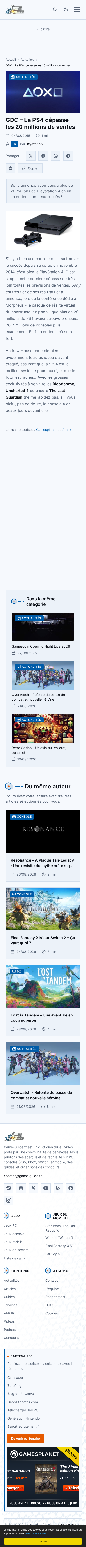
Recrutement (55, 1297)
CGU (49, 1305)
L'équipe (52, 1289)
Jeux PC (10, 1225)
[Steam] (8, 1188)
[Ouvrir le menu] (77, 9)
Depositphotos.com (22, 1402)
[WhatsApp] (55, 156)
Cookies (51, 1313)
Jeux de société (16, 1250)
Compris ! (43, 1541)
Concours (11, 1338)
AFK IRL (10, 1313)
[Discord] (21, 1188)
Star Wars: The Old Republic (60, 1228)
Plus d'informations (35, 1533)
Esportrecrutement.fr (23, 1426)
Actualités (27, 59)
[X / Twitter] (33, 1188)
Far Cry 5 (52, 1254)
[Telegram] (68, 156)
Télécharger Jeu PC (22, 1410)
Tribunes (10, 1305)
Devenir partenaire (25, 1438)
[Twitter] (31, 156)
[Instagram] (8, 1200)
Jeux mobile (13, 1242)
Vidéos (9, 1321)
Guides (9, 1297)
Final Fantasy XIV (59, 1246)
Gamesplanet (46, 430)
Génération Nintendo (23, 1418)
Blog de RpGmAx (20, 1394)
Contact (51, 1280)
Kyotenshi (35, 144)
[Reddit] (10, 168)
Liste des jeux (14, 1258)
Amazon (68, 430)
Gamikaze (15, 1377)
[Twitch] (58, 1188)
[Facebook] (43, 156)
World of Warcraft (59, 1237)
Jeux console (14, 1234)
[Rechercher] (55, 9)
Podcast (10, 1330)
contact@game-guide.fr (23, 1176)
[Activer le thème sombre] (66, 9)
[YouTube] (46, 1188)
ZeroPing (14, 1386)
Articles (10, 1289)
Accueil (11, 59)
